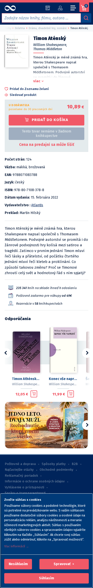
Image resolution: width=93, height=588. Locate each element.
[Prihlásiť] (60, 8)
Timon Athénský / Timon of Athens (26, 379)
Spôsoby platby (54, 464)
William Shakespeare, (50, 45)
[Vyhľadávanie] (86, 18)
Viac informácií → (16, 546)
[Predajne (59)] (47, 8)
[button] (18, 564)
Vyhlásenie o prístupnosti (24, 487)
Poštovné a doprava (20, 464)
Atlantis (37, 205)
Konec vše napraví (63, 379)
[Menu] (73, 8)
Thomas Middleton (47, 49)
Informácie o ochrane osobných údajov (35, 481)
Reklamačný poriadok (21, 476)
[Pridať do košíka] (34, 393)
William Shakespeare (27, 384)
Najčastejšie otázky (19, 470)
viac (36, 81)
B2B (75, 464)
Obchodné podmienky (56, 470)
